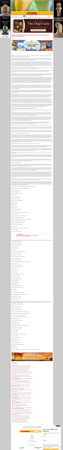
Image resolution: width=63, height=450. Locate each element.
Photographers (29, 17)
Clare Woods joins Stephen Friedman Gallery (18, 388)
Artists (19, 17)
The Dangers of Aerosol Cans (16, 406)
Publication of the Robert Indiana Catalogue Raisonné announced (21, 366)
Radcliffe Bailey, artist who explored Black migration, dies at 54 (20, 369)
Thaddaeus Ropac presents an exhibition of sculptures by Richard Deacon (22, 371)
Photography (39, 426)
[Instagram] (25, 16)
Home (13, 17)
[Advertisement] (42, 368)
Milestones (31, 426)
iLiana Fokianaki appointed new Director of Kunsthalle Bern (20, 370)
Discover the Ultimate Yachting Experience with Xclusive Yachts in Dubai (21, 409)
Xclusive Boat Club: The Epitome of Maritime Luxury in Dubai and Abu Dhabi (22, 412)
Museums (25, 17)
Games (33, 17)
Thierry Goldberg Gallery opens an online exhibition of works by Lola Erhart (22, 392)
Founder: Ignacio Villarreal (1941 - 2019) (32, 438)
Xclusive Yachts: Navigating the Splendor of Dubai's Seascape (20, 415)
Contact (46, 17)
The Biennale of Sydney (17, 55)
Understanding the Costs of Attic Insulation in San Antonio (19, 420)
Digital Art (33, 426)
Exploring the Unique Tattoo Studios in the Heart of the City (20, 405)
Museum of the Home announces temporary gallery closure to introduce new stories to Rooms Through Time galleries (22, 390)
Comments (40, 17)
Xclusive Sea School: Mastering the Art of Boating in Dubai (20, 419)
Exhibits (27, 426)
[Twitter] (24, 16)
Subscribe (36, 17)
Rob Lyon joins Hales (15, 391)
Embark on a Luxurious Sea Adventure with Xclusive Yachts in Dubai (21, 418)
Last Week (16, 17)
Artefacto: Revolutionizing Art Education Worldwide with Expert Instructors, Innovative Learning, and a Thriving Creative (22, 408)
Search (43, 17)
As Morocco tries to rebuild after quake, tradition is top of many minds (21, 381)
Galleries (22, 17)
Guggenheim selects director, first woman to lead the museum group (21, 365)
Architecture (36, 426)
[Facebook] (23, 16)
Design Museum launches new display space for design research (20, 380)
